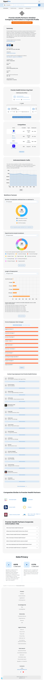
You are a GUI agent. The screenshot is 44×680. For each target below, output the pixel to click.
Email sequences (22, 600)
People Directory (22, 618)
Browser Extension (22, 595)
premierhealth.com (11, 41)
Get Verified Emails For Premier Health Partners (22, 22)
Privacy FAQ (22, 633)
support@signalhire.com (22, 669)
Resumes (22, 620)
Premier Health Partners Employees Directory (21, 117)
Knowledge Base (22, 609)
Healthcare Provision (11, 53)
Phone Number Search (22, 659)
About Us (22, 629)
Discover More (21, 265)
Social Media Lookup (22, 657)
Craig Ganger (14, 108)
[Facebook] (7, 45)
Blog (22, 607)
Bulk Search (22, 654)
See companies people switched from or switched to (21, 227)
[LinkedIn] (10, 45)
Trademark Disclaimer (22, 643)
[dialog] (2, 678)
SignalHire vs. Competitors (22, 661)
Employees (21, 8)
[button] (22, 152)
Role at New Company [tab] (26, 325)
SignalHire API (22, 598)
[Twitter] (12, 45)
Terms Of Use (22, 631)
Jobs (22, 622)
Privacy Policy (22, 636)
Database (22, 593)
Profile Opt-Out (22, 638)
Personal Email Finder (22, 650)
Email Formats (13, 8)
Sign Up (21, 367)
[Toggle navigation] (39, 1)
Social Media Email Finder (22, 652)
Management (28, 8)
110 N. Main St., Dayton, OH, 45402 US (14, 57)
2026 (21, 190)
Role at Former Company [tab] (17, 325)
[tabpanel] (21, 346)
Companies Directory (22, 616)
